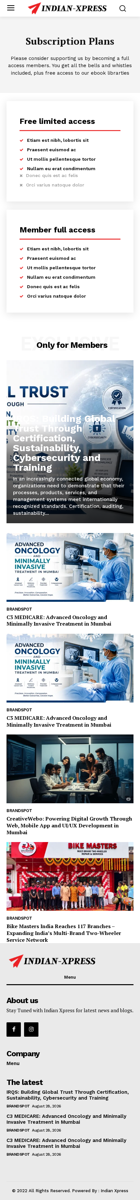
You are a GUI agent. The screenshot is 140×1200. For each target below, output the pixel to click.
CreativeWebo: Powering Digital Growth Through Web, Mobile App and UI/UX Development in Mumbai (69, 825)
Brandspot (19, 609)
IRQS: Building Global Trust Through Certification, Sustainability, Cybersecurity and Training (64, 443)
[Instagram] (31, 1029)
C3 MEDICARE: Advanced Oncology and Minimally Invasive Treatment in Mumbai (59, 621)
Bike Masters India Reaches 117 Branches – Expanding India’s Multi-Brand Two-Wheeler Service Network (64, 933)
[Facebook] (14, 1029)
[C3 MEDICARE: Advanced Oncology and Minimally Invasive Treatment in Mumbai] (70, 567)
